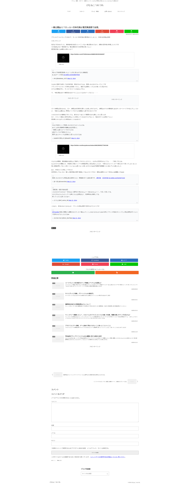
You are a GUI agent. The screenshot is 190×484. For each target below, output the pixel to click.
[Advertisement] (95, 20)
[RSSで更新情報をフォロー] (117, 272)
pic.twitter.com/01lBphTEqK (71, 75)
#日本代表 (105, 178)
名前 (52, 425)
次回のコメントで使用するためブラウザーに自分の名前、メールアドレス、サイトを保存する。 (81, 448)
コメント (54, 401)
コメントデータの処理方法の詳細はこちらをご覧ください (107, 457)
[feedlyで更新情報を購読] (73, 272)
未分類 (54, 228)
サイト (53, 440)
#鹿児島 (98, 178)
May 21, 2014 (72, 78)
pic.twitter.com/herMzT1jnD (117, 178)
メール (53, 433)
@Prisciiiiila (55, 212)
